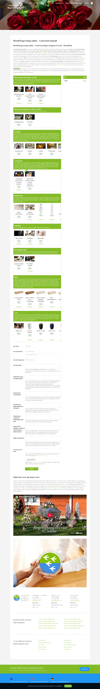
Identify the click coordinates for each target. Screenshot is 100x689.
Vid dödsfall (59, 3)
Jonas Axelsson (42, 640)
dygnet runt (64, 484)
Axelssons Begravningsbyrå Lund (46, 619)
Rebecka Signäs (67, 642)
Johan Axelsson (67, 640)
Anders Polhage (42, 647)
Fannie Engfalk (42, 649)
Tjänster (51, 3)
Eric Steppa (41, 644)
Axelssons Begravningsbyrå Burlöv (72, 628)
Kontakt (86, 3)
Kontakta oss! (84, 669)
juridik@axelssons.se (75, 600)
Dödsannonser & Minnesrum (73, 3)
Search (92, 3)
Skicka (31, 469)
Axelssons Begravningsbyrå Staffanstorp (73, 621)
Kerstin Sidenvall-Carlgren (70, 644)
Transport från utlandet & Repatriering (18, 681)
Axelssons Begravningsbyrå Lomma (72, 619)
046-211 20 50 (60, 65)
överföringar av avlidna (56, 487)
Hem (30, 3)
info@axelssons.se (36, 600)
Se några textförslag (42, 455)
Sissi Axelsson (67, 649)
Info (41, 215)
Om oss (36, 3)
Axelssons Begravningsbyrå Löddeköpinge (74, 625)
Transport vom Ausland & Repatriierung (60, 681)
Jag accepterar (31, 459)
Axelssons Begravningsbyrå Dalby (47, 621)
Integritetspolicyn (36, 462)
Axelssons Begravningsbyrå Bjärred (72, 623)
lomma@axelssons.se (56, 600)
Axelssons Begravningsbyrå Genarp (47, 628)
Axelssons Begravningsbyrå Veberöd (47, 625)
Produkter (43, 3)
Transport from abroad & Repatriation (39, 681)
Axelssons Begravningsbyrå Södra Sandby (48, 623)
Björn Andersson (68, 647)
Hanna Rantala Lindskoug (45, 642)
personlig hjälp (43, 52)
